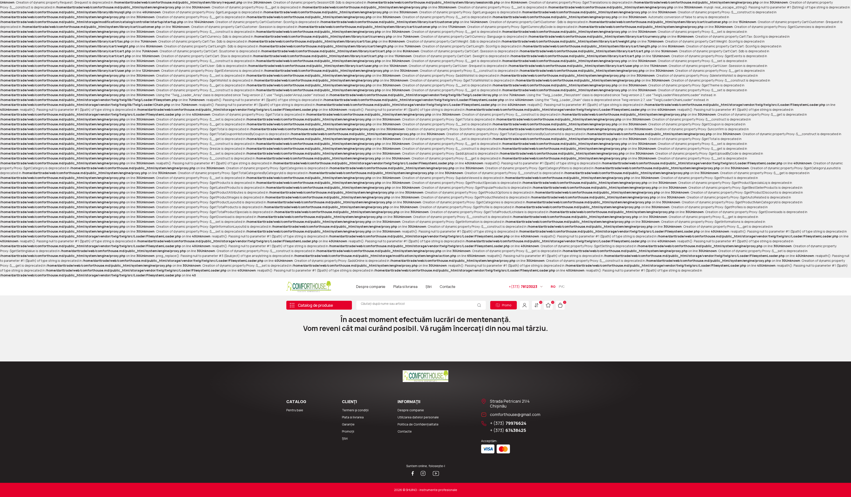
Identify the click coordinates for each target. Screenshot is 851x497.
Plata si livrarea (405, 286)
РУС (562, 286)
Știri (429, 286)
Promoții (348, 431)
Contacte (447, 286)
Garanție (348, 424)
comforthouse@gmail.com (515, 414)
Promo (506, 305)
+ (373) (508, 423)
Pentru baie (294, 410)
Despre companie (370, 286)
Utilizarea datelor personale (418, 417)
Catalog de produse (315, 305)
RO (553, 286)
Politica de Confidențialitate (418, 424)
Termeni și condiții (355, 410)
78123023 (523, 286)
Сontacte (405, 431)
